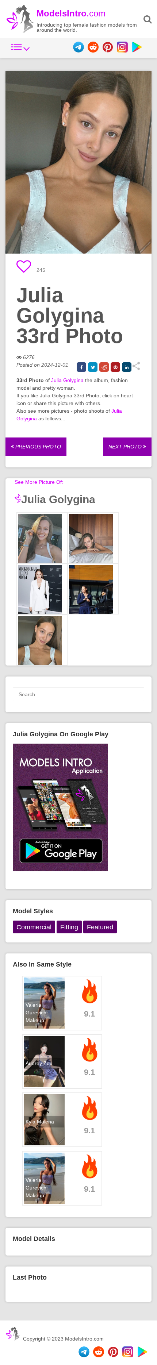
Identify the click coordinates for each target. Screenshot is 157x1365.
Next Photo (125, 447)
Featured (100, 927)
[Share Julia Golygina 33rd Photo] (136, 368)
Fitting (69, 927)
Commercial (33, 927)
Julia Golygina (67, 380)
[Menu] (20, 51)
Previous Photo (37, 447)
